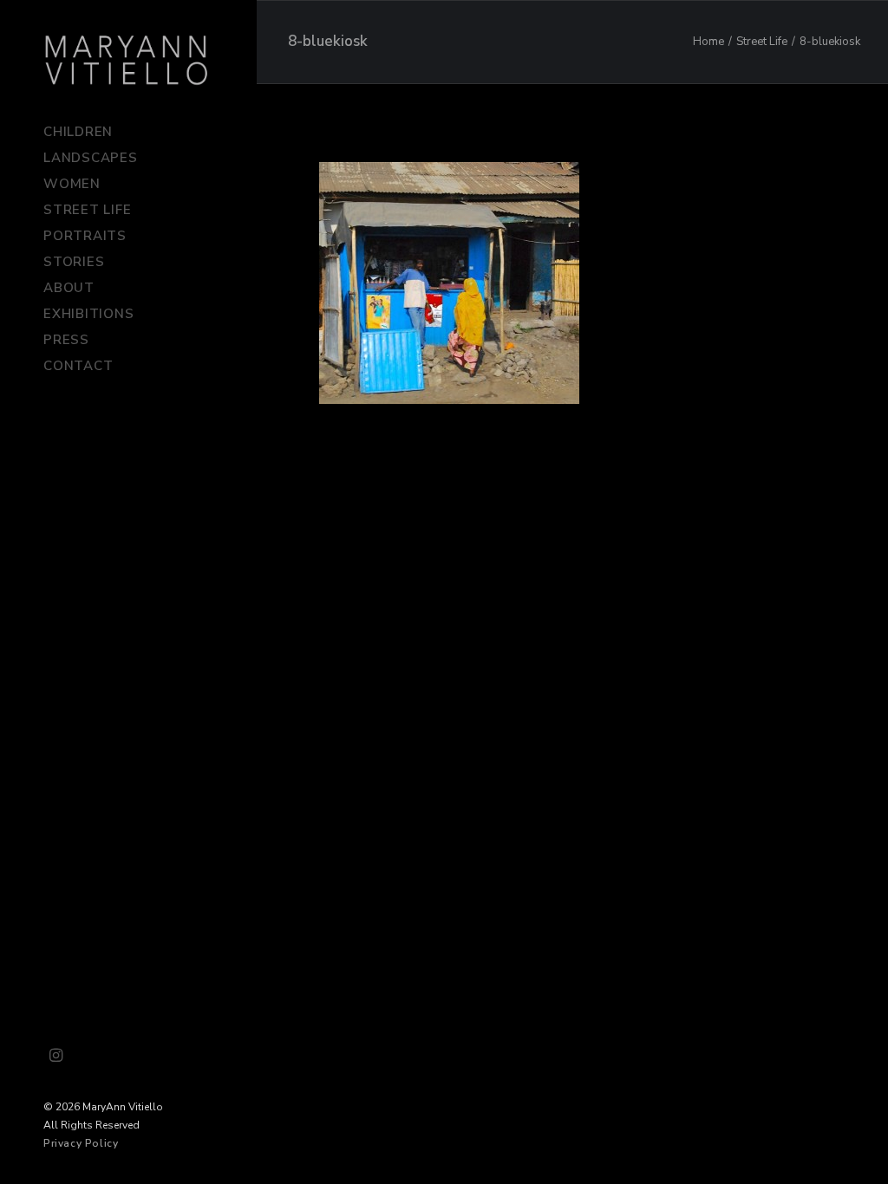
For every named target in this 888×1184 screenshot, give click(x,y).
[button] (56, 1056)
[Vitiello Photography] (126, 59)
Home (708, 41)
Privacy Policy (80, 1143)
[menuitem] (56, 1056)
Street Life (761, 41)
